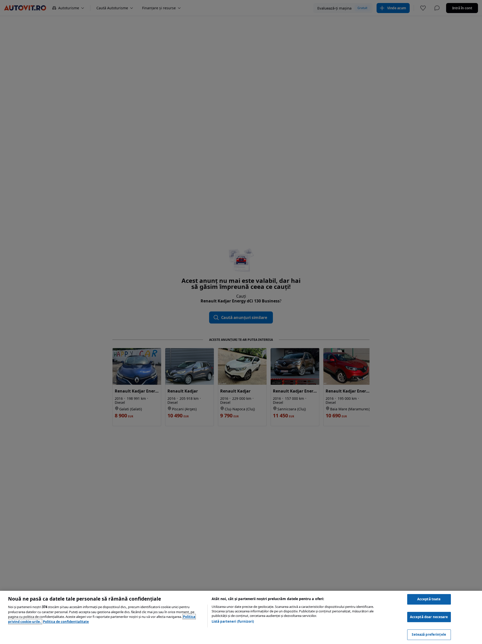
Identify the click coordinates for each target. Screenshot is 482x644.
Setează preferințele (429, 634)
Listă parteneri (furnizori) (233, 621)
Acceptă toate (429, 599)
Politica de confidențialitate (66, 621)
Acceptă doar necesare (429, 617)
